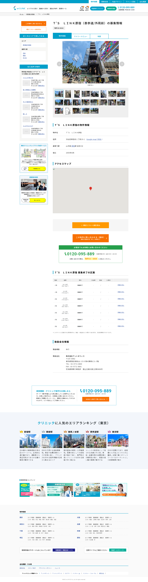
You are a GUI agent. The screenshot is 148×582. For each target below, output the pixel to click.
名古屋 (91, 539)
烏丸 (94, 533)
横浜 (33, 526)
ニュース (57, 568)
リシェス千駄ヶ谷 (28, 77)
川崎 (49, 526)
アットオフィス (45, 573)
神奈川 (22, 524)
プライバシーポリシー (45, 568)
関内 (36, 526)
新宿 (33, 519)
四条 (90, 533)
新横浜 (40, 526)
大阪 (78, 517)
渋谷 (24, 53)
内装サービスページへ (117, 550)
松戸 (42, 533)
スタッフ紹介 (32, 568)
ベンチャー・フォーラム (89, 573)
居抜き (44, 517)
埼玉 (21, 537)
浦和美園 (48, 539)
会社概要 (143, 1)
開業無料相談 (111, 8)
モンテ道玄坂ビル (28, 101)
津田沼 (46, 533)
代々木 (25, 57)
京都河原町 (99, 533)
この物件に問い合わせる (34, 24)
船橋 (36, 533)
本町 (107, 519)
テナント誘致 (130, 1)
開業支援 (104, 1)
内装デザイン (117, 1)
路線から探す (43, 8)
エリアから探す (32, 8)
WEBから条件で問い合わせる (95, 399)
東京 (21, 517)
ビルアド (67, 573)
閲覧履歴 (82, 8)
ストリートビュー (80, 36)
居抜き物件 (53, 8)
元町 (95, 526)
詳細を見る (41, 85)
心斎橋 (94, 519)
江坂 (110, 519)
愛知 (78, 537)
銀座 (51, 519)
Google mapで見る (93, 139)
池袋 (55, 519)
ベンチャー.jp (76, 573)
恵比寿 (47, 519)
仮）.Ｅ (25, 113)
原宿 (24, 55)
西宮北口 (103, 526)
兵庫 (78, 524)
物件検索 (94, 1)
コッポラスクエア (28, 126)
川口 (40, 539)
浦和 (36, 539)
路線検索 (38, 517)
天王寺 (103, 519)
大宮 (33, 539)
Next (122, 64)
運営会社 (22, 568)
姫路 (108, 526)
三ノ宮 (91, 526)
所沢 (43, 539)
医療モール (63, 8)
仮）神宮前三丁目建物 (29, 89)
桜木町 (45, 526)
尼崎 (98, 526)
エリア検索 (31, 517)
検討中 (87, 8)
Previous (59, 64)
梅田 (90, 519)
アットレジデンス (57, 573)
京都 (78, 531)
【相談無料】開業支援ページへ (64, 550)
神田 (40, 519)
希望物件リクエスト (97, 8)
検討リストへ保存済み (33, 29)
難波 (98, 519)
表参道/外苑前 (27, 45)
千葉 (21, 531)
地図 (99, 36)
